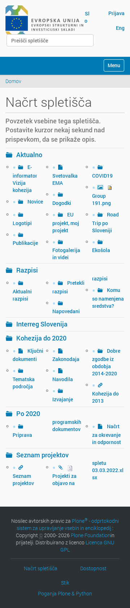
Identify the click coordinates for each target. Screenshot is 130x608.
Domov (13, 81)
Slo (87, 17)
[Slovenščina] (44, 20)
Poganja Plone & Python (65, 593)
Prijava (116, 13)
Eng (120, 27)
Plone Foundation (90, 535)
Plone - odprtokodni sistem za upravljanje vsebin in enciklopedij (68, 524)
